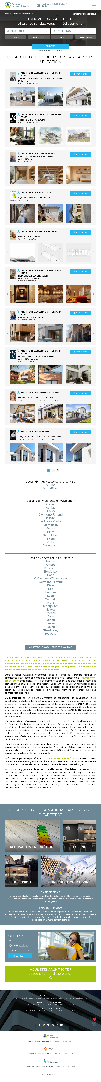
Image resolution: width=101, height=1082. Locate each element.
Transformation (52, 914)
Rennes (87, 998)
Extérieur (51, 898)
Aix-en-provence (35, 998)
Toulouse (46, 998)
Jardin (23, 917)
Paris (12, 998)
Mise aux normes (35, 914)
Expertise (10, 914)
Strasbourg (79, 998)
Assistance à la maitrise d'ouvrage (79, 914)
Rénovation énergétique (54, 911)
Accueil (8, 13)
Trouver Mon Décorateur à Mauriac (40, 1054)
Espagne (36, 1004)
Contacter (82, 74)
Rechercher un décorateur (83, 13)
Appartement (37, 896)
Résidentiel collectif (55, 896)
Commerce (72, 896)
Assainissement (82, 917)
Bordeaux (54, 998)
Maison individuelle (19, 896)
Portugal (67, 1004)
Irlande (55, 1004)
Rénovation (35, 911)
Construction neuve (17, 911)
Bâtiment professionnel (33, 898)
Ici (50, 978)
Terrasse (20, 914)
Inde (60, 1004)
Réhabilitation (38, 919)
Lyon (17, 998)
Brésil (74, 1004)
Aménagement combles (58, 919)
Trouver (50, 46)
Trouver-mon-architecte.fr (57, 758)
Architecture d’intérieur (39, 917)
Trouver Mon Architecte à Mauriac (40, 1041)
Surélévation (74, 911)
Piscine (14, 917)
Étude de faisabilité (63, 917)
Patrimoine (63, 898)
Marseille (24, 998)
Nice (65, 998)
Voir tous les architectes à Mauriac (50, 647)
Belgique (28, 1004)
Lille (60, 998)
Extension (87, 911)
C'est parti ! (20, 956)
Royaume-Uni (46, 1004)
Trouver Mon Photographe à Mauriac (39, 1066)
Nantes (71, 998)
